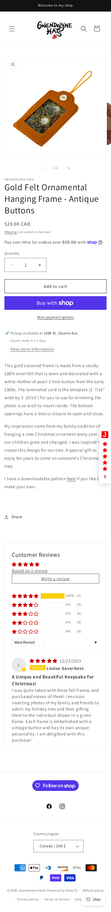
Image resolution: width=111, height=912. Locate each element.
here (71, 478)
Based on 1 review (30, 570)
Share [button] (16, 516)
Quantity (11, 253)
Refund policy (93, 890)
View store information (32, 349)
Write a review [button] (55, 578)
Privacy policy (28, 899)
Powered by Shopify (62, 890)
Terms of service (56, 899)
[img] (44, 661)
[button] (11, 28)
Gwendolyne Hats (32, 890)
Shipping (10, 232)
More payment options (55, 317)
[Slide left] (42, 168)
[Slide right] (68, 168)
